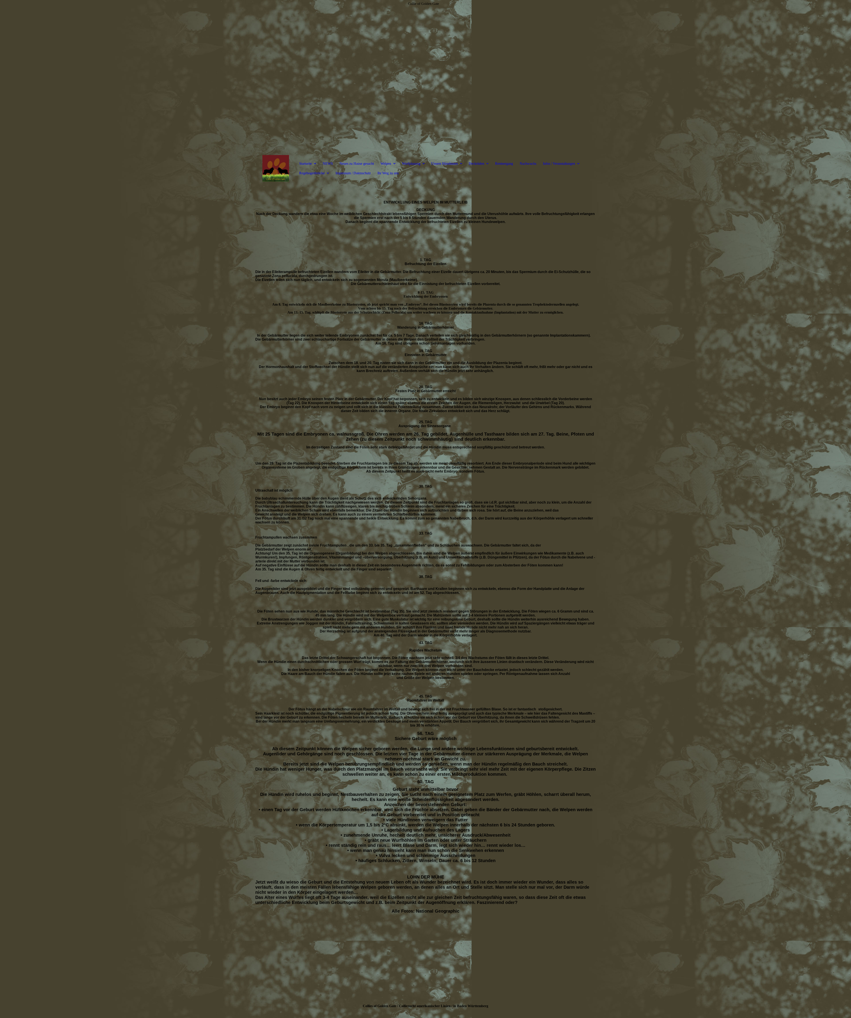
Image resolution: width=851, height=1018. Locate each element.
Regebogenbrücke (312, 173)
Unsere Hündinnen (444, 163)
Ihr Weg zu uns (388, 173)
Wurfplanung (411, 163)
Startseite (305, 163)
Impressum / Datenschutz (353, 173)
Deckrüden (476, 163)
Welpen (386, 163)
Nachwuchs (528, 163)
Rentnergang (504, 163)
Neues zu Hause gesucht (357, 163)
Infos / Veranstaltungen (559, 163)
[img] (425, 77)
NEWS (328, 163)
